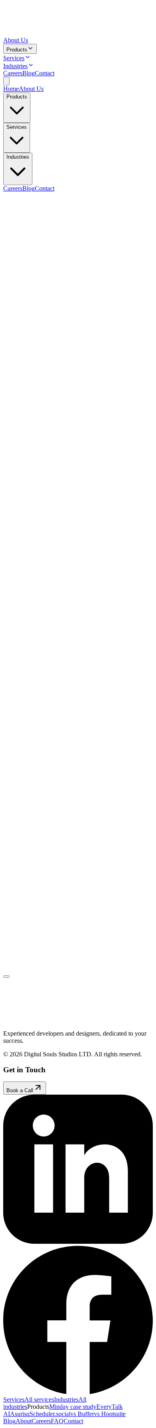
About (24, 1421)
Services (13, 58)
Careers (12, 73)
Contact (44, 73)
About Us (15, 40)
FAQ (57, 1421)
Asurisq (20, 1413)
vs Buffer (82, 1413)
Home (11, 88)
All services (39, 1399)
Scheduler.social (50, 1413)
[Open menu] (6, 81)
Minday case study (72, 1406)
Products (16, 50)
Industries (15, 66)
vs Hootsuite (110, 1413)
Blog (28, 73)
